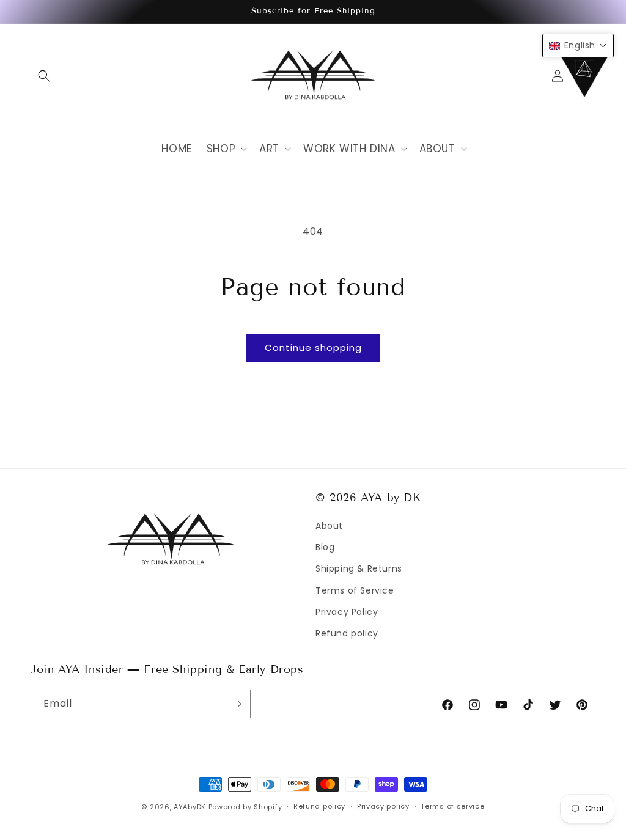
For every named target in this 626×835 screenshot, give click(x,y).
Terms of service (452, 806)
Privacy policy (383, 806)
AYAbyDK (190, 807)
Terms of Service (354, 590)
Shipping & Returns (358, 568)
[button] (44, 75)
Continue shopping (313, 347)
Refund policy (346, 633)
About (329, 526)
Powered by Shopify (245, 807)
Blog (324, 547)
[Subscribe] (236, 704)
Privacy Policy (346, 612)
